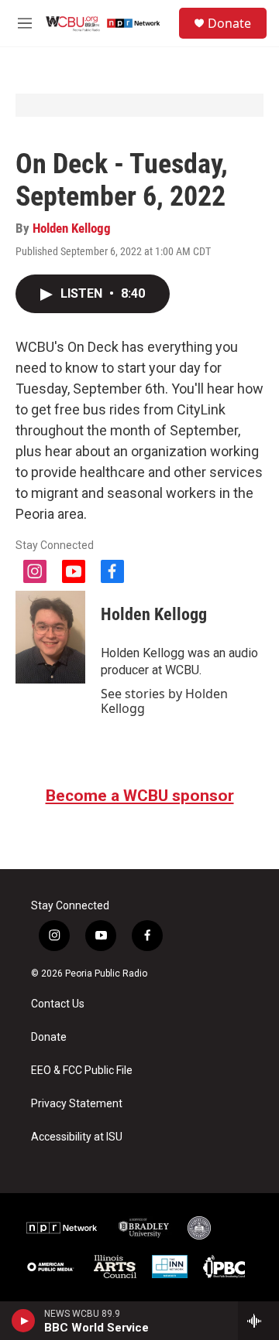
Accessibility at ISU (76, 1137)
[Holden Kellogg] (50, 637)
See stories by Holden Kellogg (164, 700)
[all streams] (258, 1320)
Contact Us (57, 1004)
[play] (23, 1320)
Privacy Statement (76, 1104)
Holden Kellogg (72, 228)
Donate (229, 23)
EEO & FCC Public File (82, 1070)
